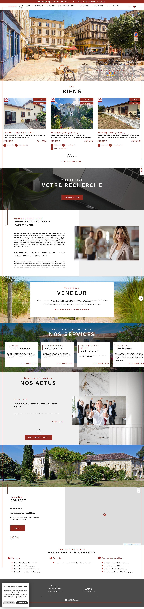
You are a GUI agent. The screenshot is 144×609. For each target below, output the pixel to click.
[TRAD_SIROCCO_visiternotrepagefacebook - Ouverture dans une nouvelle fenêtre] (12, 540)
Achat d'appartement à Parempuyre (27, 571)
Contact (142, 170)
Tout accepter (22, 603)
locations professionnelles (69, 5)
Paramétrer (9, 603)
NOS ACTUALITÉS (112, 5)
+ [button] (138, 491)
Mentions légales (82, 598)
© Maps (129, 546)
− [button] (138, 494)
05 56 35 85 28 (16, 511)
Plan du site (75, 598)
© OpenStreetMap (137, 546)
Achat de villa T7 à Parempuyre (115, 571)
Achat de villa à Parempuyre (24, 568)
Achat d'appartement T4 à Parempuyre (118, 574)
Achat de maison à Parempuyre (25, 565)
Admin (88, 598)
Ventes (29, 5)
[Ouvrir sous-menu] (32, 5)
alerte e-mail (97, 5)
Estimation (38, 5)
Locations (50, 5)
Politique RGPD (97, 598)
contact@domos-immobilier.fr (22, 515)
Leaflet (125, 546)
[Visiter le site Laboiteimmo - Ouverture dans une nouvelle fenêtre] (72, 604)
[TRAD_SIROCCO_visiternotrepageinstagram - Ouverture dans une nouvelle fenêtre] (17, 540)
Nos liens (92, 598)
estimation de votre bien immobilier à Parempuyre (32, 266)
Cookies (103, 598)
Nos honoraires (68, 598)
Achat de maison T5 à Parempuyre (116, 568)
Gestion (86, 5)
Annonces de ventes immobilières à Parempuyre (72, 565)
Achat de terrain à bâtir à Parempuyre (27, 574)
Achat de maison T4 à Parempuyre (116, 565)
